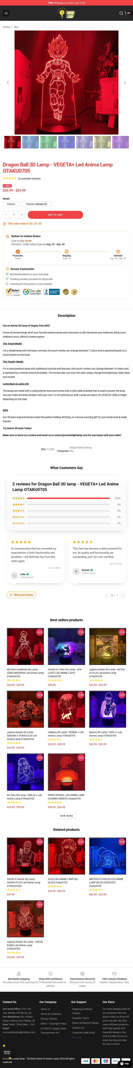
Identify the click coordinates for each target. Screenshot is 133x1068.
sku (16, 27)
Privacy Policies (49, 1018)
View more (66, 816)
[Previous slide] (8, 82)
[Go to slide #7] (120, 142)
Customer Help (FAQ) (83, 1032)
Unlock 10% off (7, 1052)
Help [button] (127, 1063)
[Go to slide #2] (30, 142)
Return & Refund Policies (85, 1023)
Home (6, 27)
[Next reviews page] (123, 595)
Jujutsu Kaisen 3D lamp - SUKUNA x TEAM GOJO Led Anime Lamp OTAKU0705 (22, 735)
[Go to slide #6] (102, 142)
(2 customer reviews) (29, 178)
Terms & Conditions (51, 1014)
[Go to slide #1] (12, 142)
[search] (121, 13)
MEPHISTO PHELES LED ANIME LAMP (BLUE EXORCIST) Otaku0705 (106, 882)
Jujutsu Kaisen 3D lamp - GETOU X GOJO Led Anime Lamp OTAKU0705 (107, 673)
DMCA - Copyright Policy (53, 1023)
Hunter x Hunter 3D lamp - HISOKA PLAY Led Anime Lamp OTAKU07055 (23, 882)
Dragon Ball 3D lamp (80, 447)
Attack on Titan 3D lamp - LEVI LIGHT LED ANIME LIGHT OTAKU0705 (65, 673)
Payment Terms (80, 1018)
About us (45, 1009)
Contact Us (78, 1027)
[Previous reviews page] (106, 595)
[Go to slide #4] (66, 142)
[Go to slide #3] (48, 142)
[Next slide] (124, 82)
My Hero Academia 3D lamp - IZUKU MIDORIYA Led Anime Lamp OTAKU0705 (25, 673)
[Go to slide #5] (84, 142)
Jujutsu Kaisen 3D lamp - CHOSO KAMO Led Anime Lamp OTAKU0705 (25, 945)
